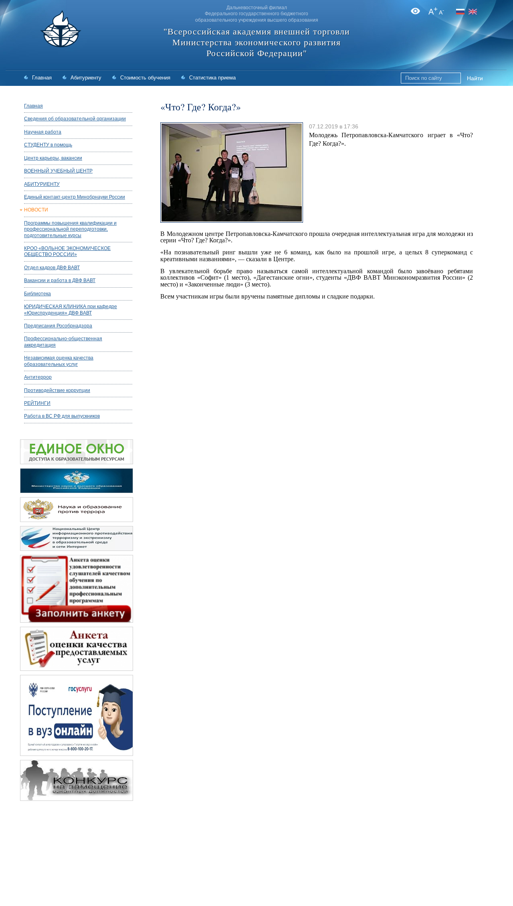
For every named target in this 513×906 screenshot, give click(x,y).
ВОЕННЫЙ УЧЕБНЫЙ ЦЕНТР (58, 171)
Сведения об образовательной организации (75, 119)
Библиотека (37, 294)
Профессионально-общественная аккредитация (63, 341)
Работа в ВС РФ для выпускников (62, 416)
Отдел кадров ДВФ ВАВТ (52, 267)
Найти (475, 78)
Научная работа (42, 132)
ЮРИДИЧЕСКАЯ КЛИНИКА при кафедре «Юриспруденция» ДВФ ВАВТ (70, 309)
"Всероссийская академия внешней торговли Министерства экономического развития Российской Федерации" (257, 42)
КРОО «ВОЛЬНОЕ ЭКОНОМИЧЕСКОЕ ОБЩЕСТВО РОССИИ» (67, 251)
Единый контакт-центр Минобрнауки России (74, 197)
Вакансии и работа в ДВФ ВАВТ (59, 280)
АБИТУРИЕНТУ (42, 184)
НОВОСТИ (36, 210)
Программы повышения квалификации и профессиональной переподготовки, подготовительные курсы (70, 229)
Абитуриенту (86, 78)
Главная (42, 78)
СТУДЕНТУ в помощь (48, 145)
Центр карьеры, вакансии (53, 158)
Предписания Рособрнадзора (58, 326)
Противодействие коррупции (57, 390)
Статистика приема (212, 78)
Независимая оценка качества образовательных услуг (58, 361)
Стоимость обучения (145, 78)
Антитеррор (38, 377)
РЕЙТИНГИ (37, 403)
